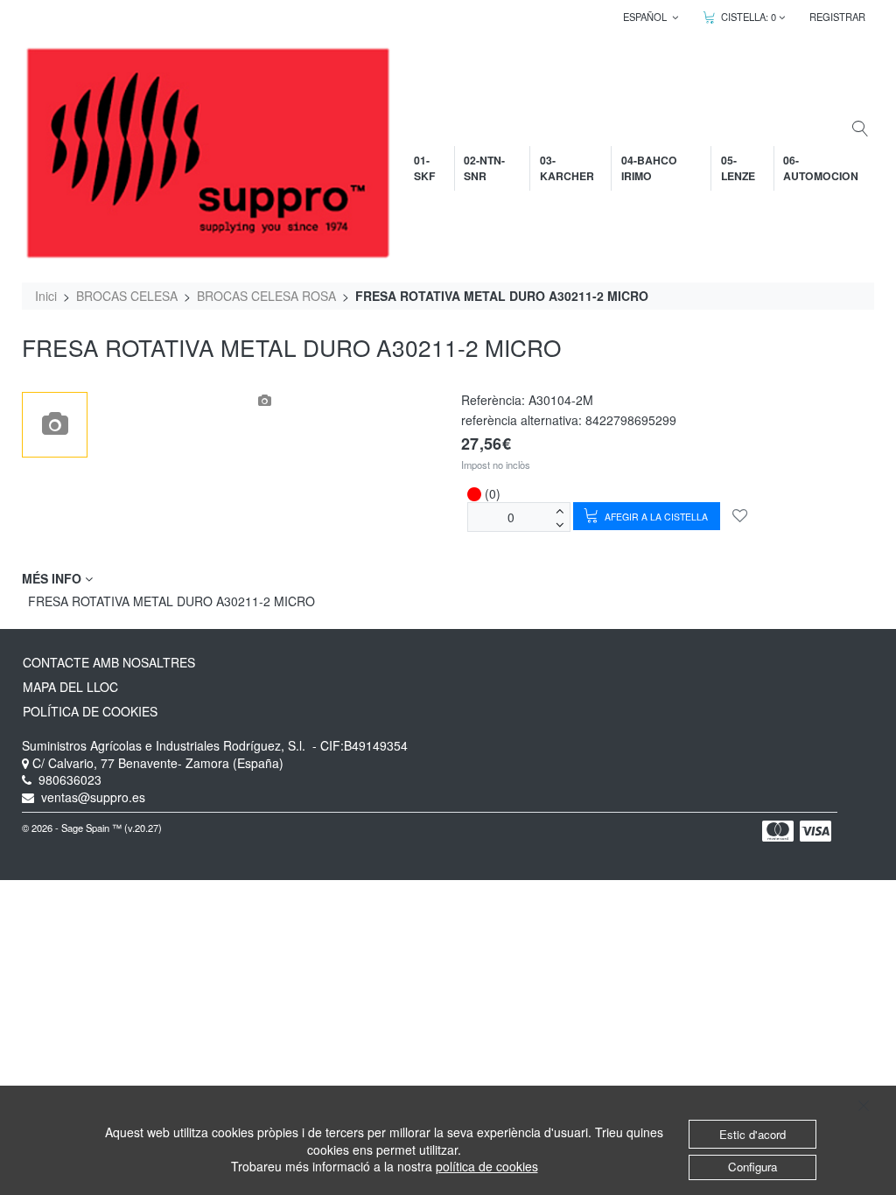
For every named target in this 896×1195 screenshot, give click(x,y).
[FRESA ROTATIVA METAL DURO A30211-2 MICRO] (55, 424)
